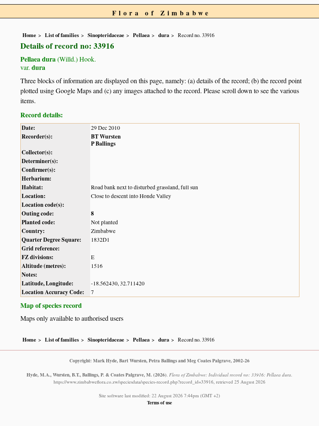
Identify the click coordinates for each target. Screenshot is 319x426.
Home (29, 35)
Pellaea (141, 35)
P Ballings (103, 143)
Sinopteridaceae (106, 35)
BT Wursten (106, 136)
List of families (62, 35)
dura (163, 35)
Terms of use (159, 402)
